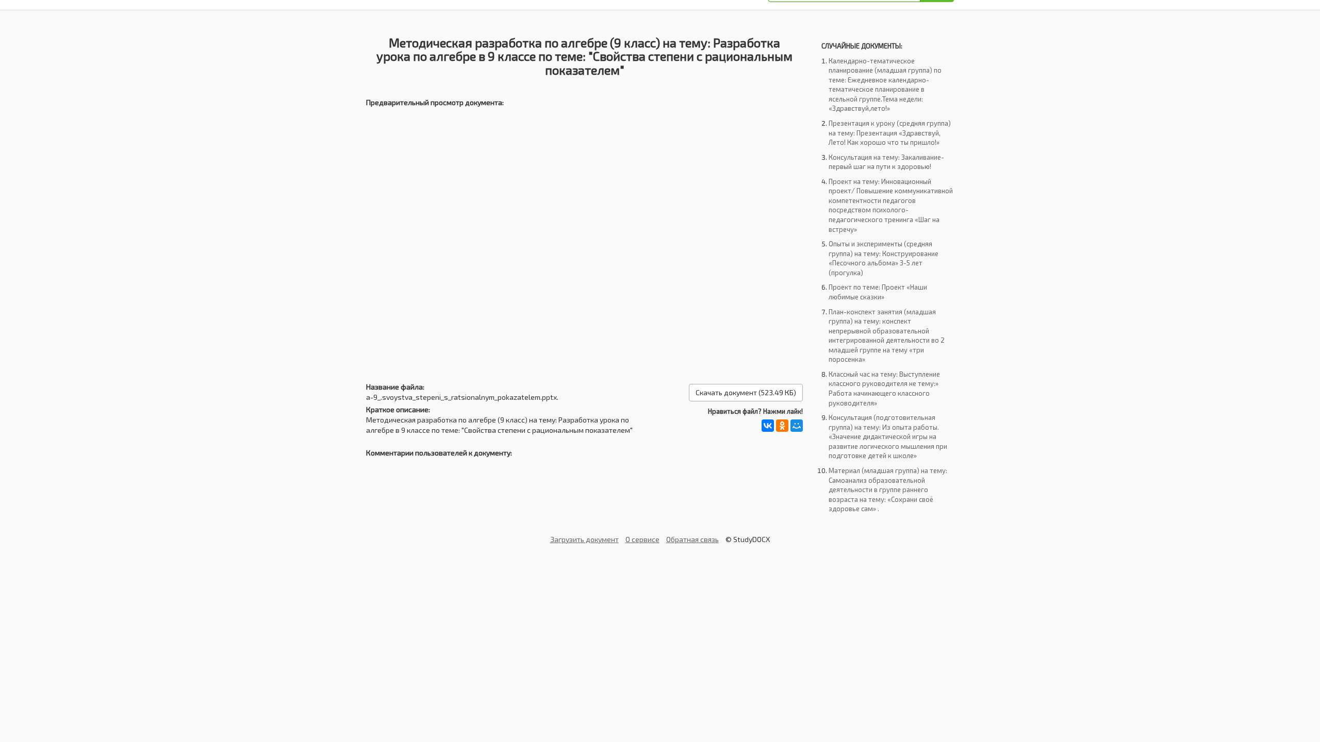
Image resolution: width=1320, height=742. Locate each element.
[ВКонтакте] (768, 425)
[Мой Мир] (796, 425)
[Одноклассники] (782, 425)
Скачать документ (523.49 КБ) (746, 392)
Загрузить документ (584, 539)
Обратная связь (692, 539)
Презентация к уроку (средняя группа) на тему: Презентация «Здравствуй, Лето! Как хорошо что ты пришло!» (890, 132)
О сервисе (642, 539)
